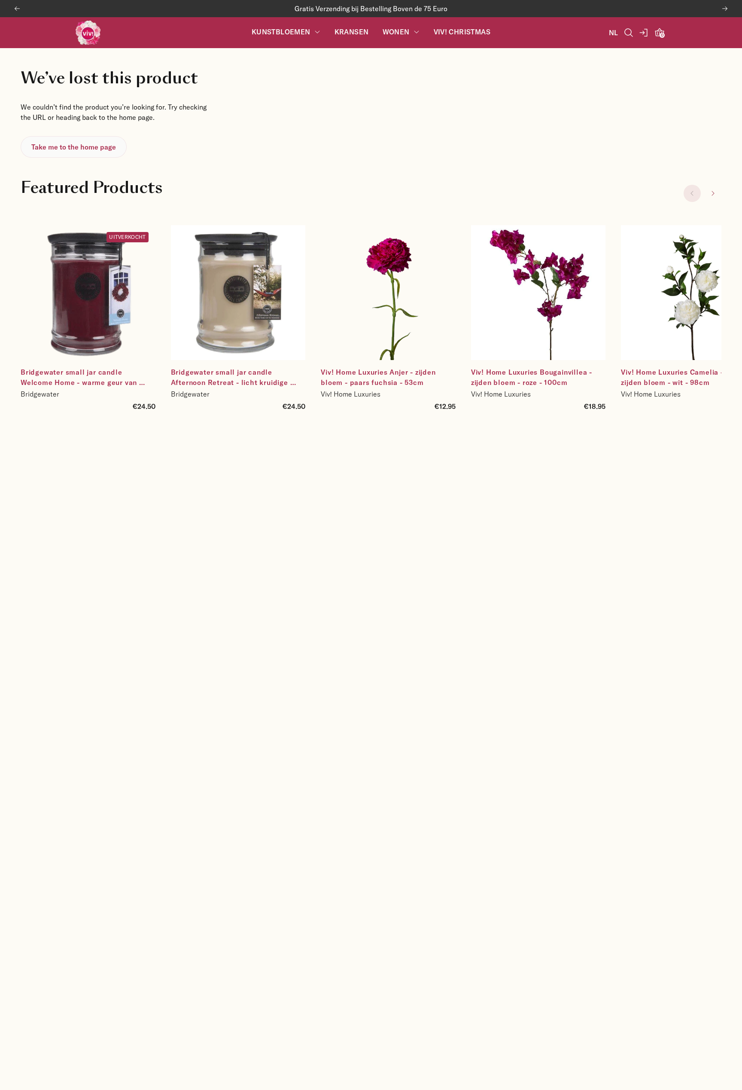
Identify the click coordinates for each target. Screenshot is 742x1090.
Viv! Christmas (462, 32)
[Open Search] (629, 33)
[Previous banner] (17, 8)
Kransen (352, 32)
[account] (644, 33)
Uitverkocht (127, 237)
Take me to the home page (73, 147)
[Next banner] (724, 8)
